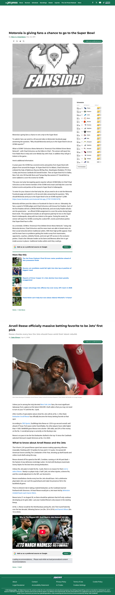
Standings (43, 3)
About (15, 582)
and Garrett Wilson (61, 509)
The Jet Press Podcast (68, 3)
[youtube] (100, 2)
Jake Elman (15, 337)
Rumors (27, 3)
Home (14, 310)
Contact (35, 582)
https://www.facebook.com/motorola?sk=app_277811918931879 (36, 199)
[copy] (23, 41)
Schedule (35, 3)
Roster (51, 3)
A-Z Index (59, 585)
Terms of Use (78, 582)
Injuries (57, 3)
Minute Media (13, 590)
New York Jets (46, 404)
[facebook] (92, 2)
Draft (20, 567)
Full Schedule (82, 166)
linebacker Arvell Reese (20, 416)
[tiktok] (103, 2)
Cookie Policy (97, 582)
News (21, 3)
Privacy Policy (61, 582)
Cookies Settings (79, 585)
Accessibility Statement (40, 585)
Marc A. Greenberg (18, 37)
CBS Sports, (26, 423)
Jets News (21, 310)
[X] (96, 2)
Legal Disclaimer (19, 585)
